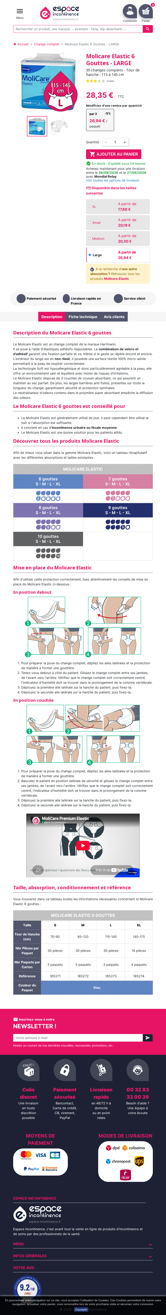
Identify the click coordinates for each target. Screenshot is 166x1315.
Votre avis (23, 1268)
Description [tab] (52, 317)
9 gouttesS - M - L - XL (117, 510)
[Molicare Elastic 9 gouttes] (118, 524)
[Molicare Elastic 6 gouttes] (48, 495)
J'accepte (81, 1309)
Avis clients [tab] (114, 317)
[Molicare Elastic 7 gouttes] (118, 495)
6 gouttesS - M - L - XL (48, 481)
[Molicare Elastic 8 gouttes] (48, 524)
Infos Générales (30, 1256)
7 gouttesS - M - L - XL (117, 481)
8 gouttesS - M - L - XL (48, 510)
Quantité (92, 142)
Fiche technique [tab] (83, 317)
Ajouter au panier (113, 154)
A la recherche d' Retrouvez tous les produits (115, 274)
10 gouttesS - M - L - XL (48, 539)
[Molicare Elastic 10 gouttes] (48, 553)
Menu (18, 1244)
